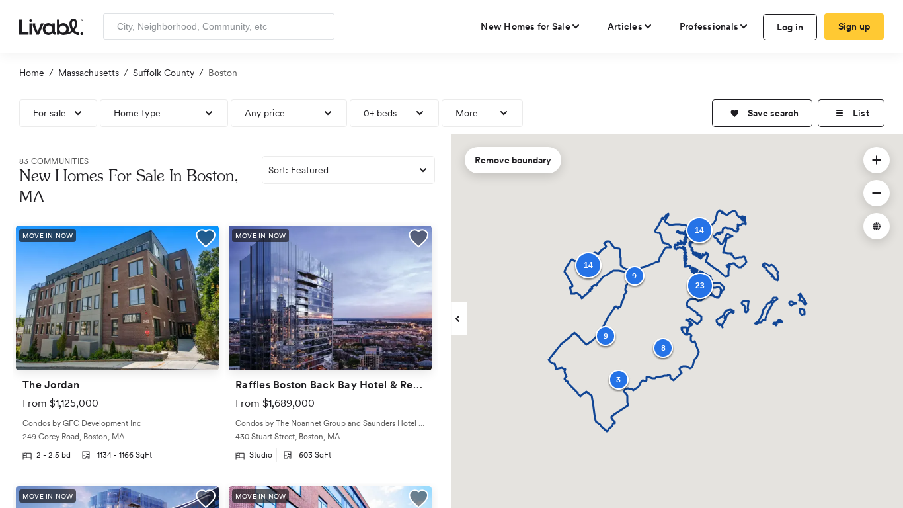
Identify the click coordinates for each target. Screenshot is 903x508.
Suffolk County (163, 72)
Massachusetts (88, 72)
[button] (762, 113)
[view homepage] (51, 26)
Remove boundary (513, 160)
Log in (790, 27)
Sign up (854, 26)
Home (31, 72)
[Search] (319, 26)
